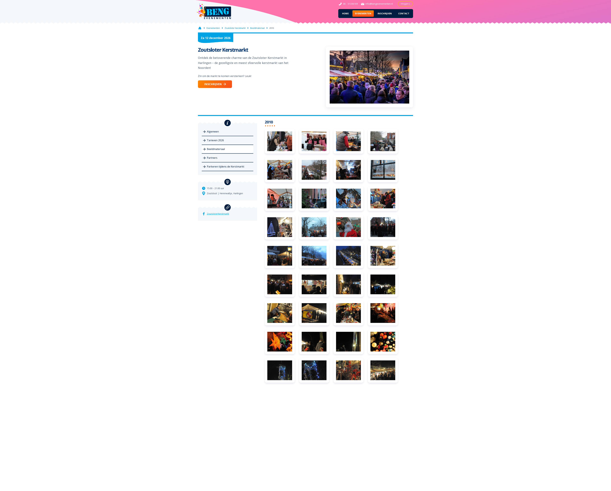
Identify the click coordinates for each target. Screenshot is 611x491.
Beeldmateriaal (257, 28)
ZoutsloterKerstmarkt (218, 213)
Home (345, 13)
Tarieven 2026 (215, 140)
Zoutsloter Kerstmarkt (235, 28)
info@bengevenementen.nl (379, 3)
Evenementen (363, 13)
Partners (212, 158)
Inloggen (405, 3)
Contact (403, 13)
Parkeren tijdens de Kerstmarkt (225, 166)
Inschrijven (385, 13)
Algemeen (213, 131)
